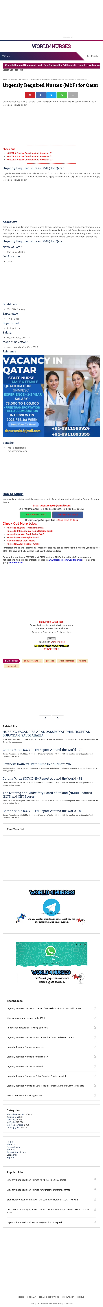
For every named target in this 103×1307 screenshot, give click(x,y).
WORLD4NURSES (51, 46)
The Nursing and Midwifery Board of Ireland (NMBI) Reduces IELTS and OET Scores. (47, 794)
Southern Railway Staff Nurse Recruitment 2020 (38, 764)
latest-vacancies (35, 79)
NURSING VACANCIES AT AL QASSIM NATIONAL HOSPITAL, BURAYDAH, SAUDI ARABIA (46, 733)
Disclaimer (12, 1155)
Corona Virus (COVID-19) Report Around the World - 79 (42, 750)
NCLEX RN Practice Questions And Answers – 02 (30, 156)
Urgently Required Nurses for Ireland (25, 1066)
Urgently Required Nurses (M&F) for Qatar (50, 85)
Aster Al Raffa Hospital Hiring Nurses (24, 1095)
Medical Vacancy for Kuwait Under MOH (26, 1018)
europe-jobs (13, 1117)
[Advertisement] (51, 20)
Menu (7, 56)
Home (5, 79)
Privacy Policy (13, 1147)
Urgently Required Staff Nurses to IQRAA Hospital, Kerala (36, 1180)
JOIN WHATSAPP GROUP (35, 515)
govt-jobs (11, 1119)
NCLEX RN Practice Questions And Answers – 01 (30, 153)
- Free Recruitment (34, 527)
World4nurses (58, 642)
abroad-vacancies (14, 79)
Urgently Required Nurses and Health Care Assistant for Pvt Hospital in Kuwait (44, 1008)
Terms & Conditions (16, 1152)
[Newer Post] (45, 718)
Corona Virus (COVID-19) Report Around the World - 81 (42, 778)
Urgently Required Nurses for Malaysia (25, 1047)
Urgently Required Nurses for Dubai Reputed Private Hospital (36, 1076)
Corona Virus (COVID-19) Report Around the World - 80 (42, 811)
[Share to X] (51, 95)
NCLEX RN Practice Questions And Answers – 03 (30, 159)
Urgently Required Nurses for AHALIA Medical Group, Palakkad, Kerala (40, 1037)
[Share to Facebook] (41, 95)
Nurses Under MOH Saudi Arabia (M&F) (25, 534)
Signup (10, 1157)
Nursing (44, 79)
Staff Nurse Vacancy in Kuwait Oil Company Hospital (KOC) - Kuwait (42, 1199)
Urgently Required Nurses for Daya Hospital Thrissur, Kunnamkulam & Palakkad (45, 1085)
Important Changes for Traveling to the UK (27, 1027)
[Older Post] (58, 718)
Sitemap (11, 1149)
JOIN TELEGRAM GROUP (68, 515)
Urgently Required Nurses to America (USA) (28, 1056)
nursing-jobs (53, 79)
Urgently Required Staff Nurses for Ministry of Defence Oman (39, 1189)
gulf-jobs (25, 79)
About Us (11, 1144)
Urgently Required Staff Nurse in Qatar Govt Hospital (34, 1222)
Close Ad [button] (67, 37)
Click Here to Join (67, 520)
